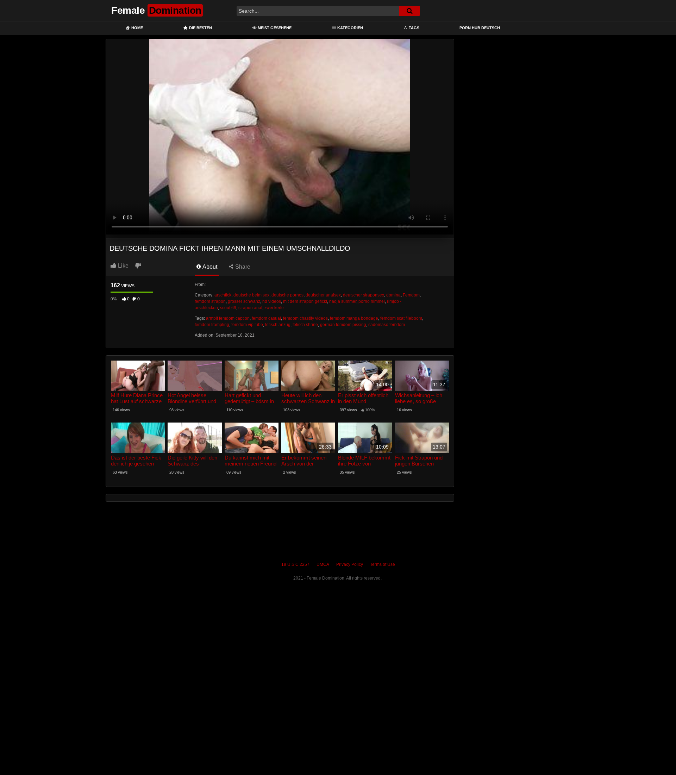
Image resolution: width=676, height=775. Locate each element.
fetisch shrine (305, 324)
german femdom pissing (343, 324)
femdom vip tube (247, 324)
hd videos (271, 301)
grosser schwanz (244, 301)
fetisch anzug (277, 324)
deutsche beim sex (251, 295)
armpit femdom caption (228, 318)
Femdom (411, 295)
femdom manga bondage (354, 318)
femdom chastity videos (305, 318)
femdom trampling (212, 324)
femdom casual (266, 318)
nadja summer (342, 301)
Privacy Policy (349, 564)
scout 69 (228, 307)
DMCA (323, 564)
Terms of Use (382, 564)
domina (393, 295)
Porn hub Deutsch (479, 28)
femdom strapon (210, 301)
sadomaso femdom (386, 324)
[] (409, 11)
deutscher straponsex (363, 295)
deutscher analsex (323, 295)
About (209, 267)
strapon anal (250, 307)
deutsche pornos (287, 295)
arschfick (222, 295)
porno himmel (371, 301)
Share (242, 267)
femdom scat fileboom (401, 318)
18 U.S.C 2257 (295, 564)
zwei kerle (274, 307)
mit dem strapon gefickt (305, 301)
